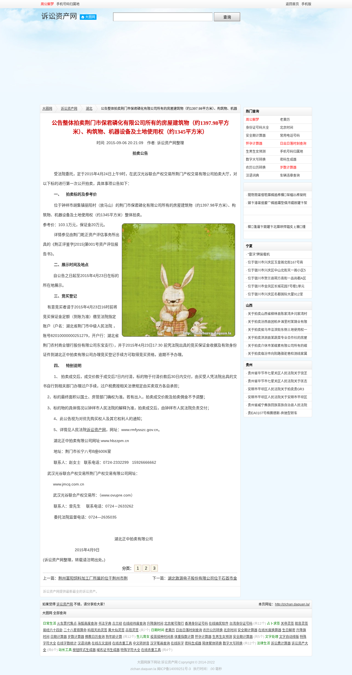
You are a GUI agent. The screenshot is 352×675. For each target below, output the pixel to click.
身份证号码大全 (257, 128)
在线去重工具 (122, 643)
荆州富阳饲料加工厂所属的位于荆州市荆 (93, 578)
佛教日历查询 (95, 637)
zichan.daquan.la (143, 669)
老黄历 (285, 120)
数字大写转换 (256, 159)
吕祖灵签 (132, 630)
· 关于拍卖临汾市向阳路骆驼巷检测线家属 (276, 354)
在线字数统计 (67, 643)
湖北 (89, 109)
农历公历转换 (256, 167)
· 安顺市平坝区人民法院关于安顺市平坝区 (276, 397)
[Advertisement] (176, 62)
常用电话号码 (290, 136)
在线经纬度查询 (134, 623)
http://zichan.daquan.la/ (292, 604)
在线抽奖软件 (219, 623)
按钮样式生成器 (84, 650)
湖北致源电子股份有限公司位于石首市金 (202, 578)
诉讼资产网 (59, 16)
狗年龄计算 (114, 637)
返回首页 (292, 4)
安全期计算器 (256, 136)
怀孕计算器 (203, 637)
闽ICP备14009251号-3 (174, 669)
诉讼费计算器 (281, 643)
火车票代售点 (67, 623)
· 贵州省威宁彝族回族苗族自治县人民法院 (276, 405)
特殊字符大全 (130, 650)
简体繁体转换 (212, 643)
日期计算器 (58, 637)
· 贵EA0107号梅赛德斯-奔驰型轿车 (271, 413)
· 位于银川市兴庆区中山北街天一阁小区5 (276, 270)
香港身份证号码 (196, 623)
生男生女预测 (256, 151)
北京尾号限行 (174, 623)
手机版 (306, 4)
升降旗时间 (155, 623)
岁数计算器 (76, 637)
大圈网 (90, 17)
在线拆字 (177, 643)
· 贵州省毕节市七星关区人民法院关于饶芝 (276, 373)
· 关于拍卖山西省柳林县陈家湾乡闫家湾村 (276, 314)
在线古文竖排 (101, 643)
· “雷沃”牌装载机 (258, 254)
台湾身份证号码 (240, 623)
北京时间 (286, 128)
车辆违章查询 (290, 175)
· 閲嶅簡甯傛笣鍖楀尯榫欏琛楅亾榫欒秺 (276, 195)
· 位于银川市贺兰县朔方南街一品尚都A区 (276, 278)
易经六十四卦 (53, 630)
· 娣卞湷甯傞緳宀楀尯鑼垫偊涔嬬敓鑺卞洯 (276, 203)
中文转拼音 (141, 643)
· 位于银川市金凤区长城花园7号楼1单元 (275, 286)
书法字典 (104, 623)
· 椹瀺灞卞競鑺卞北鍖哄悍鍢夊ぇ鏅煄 (276, 227)
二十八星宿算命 (75, 630)
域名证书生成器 (108, 650)
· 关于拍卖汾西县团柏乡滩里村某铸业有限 (276, 322)
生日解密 (288, 630)
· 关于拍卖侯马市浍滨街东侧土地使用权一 (276, 330)
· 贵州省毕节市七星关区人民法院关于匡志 (276, 381)
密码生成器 (288, 159)
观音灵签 (301, 623)
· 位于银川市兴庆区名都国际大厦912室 (274, 294)
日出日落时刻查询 (189, 630)
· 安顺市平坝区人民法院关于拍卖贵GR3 (275, 389)
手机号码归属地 (67, 4)
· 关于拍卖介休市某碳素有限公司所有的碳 (276, 346)
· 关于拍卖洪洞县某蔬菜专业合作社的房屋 (276, 338)
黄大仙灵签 (116, 630)
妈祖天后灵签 (97, 630)
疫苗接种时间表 (162, 637)
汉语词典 (252, 175)
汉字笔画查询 (160, 643)
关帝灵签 (287, 623)
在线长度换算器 (269, 630)
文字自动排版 (289, 637)
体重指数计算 (184, 637)
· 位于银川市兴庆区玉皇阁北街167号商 (274, 262)
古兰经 (117, 623)
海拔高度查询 (87, 623)
